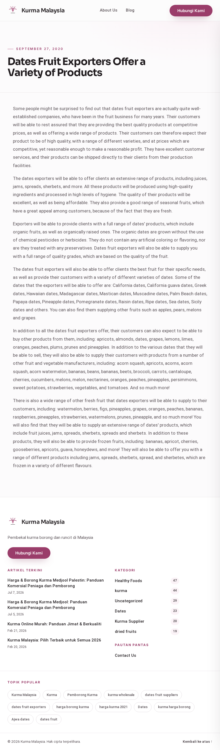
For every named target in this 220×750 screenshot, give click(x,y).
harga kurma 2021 (113, 707)
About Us (108, 10)
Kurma (52, 695)
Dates (146, 611)
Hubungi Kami (191, 10)
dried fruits (146, 631)
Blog (130, 10)
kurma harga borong (174, 707)
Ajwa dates (21, 719)
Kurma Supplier (146, 621)
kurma (146, 590)
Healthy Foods (146, 580)
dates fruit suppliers (161, 695)
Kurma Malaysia (24, 695)
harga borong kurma (72, 707)
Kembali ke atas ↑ (197, 741)
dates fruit (48, 719)
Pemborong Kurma (82, 695)
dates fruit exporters (29, 707)
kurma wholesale (121, 695)
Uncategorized (146, 600)
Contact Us (125, 655)
